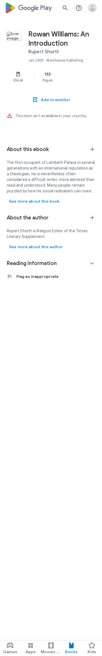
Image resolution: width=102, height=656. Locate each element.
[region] (51, 77)
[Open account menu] (92, 8)
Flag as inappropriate (33, 276)
